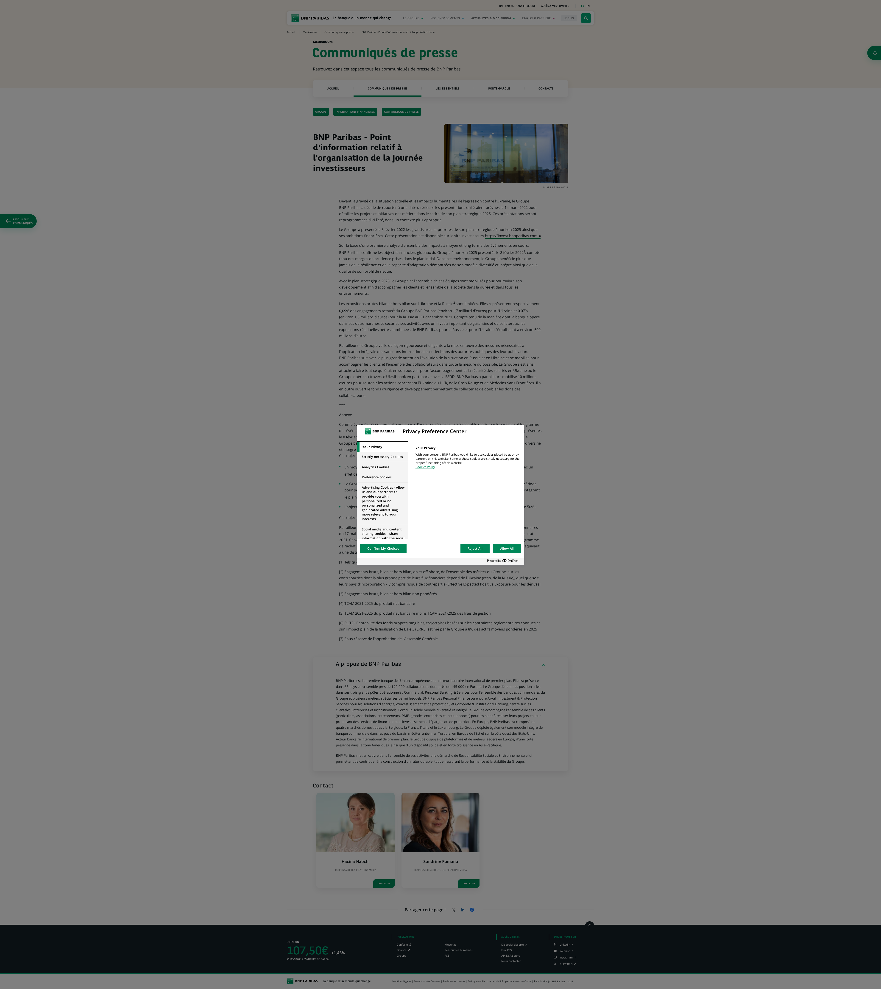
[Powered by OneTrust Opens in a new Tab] (504, 561)
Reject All (475, 548)
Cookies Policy (425, 467)
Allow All (507, 548)
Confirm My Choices (383, 548)
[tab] (382, 447)
